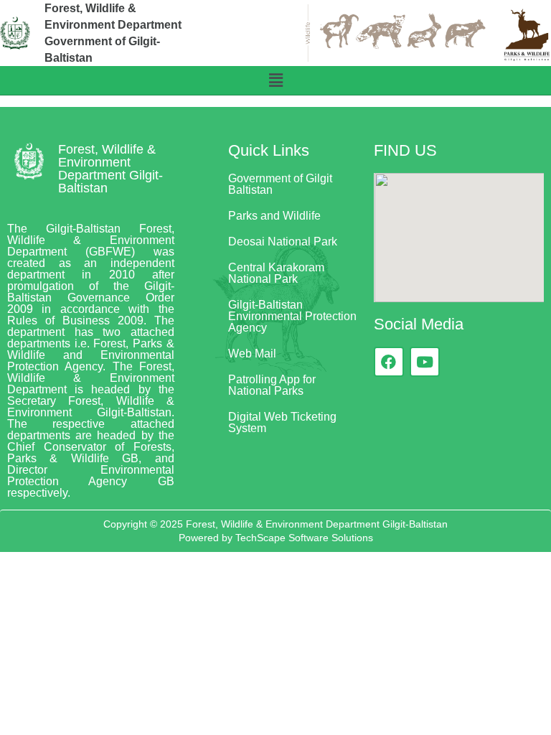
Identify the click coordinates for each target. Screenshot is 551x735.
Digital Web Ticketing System (282, 422)
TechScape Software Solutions (302, 537)
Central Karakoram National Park (276, 273)
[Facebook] (389, 362)
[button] (275, 80)
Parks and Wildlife (274, 216)
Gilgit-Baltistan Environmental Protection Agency (292, 316)
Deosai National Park (282, 241)
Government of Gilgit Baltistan (280, 184)
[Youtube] (425, 362)
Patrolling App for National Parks (272, 385)
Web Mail (252, 353)
